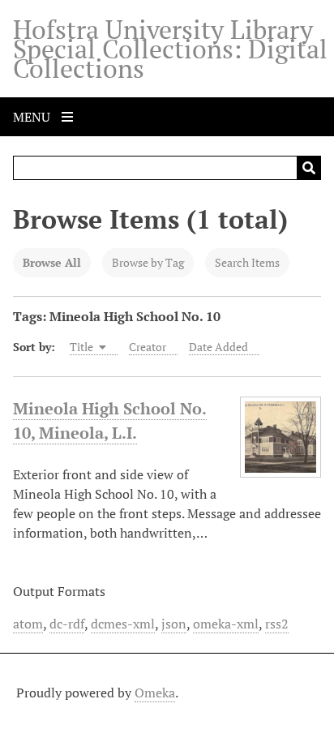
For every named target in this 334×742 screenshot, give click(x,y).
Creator (147, 346)
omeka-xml (226, 624)
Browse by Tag (148, 262)
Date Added (218, 346)
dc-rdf (66, 624)
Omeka (155, 692)
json (173, 624)
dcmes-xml (123, 624)
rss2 (277, 624)
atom (28, 624)
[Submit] (309, 168)
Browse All (52, 262)
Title (83, 346)
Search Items (247, 262)
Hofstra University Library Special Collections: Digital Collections (170, 48)
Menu (33, 117)
